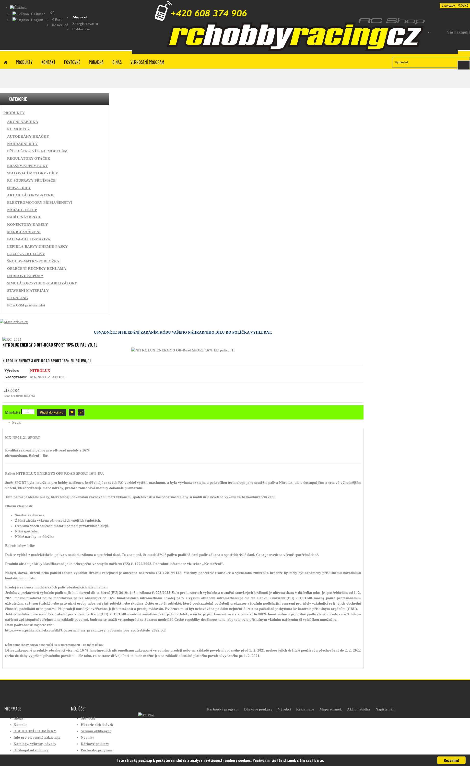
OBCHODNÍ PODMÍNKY (34, 731)
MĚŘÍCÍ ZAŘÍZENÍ (24, 232)
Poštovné (72, 62)
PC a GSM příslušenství (26, 305)
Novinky (87, 737)
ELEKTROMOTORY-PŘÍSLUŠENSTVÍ (39, 202)
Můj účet (88, 718)
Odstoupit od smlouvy (30, 750)
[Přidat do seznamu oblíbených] (72, 412)
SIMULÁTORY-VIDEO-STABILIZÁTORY (42, 283)
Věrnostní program (147, 62)
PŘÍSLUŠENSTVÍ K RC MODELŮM (37, 151)
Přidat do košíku (51, 412)
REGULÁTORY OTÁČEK (28, 158)
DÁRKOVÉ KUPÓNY (25, 276)
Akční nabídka (358, 709)
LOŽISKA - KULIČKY (26, 254)
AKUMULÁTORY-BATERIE (31, 195)
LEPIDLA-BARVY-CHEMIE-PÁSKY (37, 246)
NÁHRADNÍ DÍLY (22, 144)
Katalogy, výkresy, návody (34, 744)
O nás (117, 62)
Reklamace (305, 709)
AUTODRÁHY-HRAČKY (28, 136)
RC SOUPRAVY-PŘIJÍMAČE (31, 180)
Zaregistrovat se (85, 24)
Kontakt (48, 62)
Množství (12, 412)
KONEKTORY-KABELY (27, 224)
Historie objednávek (97, 725)
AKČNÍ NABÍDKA (22, 122)
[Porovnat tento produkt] (81, 412)
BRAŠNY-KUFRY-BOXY (27, 166)
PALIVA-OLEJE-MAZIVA (28, 239)
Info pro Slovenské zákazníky (36, 737)
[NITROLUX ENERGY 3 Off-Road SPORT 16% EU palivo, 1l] (183, 350)
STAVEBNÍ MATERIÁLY (28, 291)
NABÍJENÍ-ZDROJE (24, 217)
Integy (18, 718)
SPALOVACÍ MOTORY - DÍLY (32, 173)
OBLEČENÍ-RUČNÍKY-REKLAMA (36, 268)
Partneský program (96, 750)
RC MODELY (18, 129)
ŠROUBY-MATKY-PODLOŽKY (33, 261)
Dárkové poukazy (95, 744)
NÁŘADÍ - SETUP (22, 210)
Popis (16, 422)
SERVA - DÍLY (19, 188)
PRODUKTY (24, 62)
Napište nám (386, 709)
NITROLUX (40, 370)
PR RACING (17, 298)
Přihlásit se (81, 29)
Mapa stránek (330, 709)
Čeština (36, 14)
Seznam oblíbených (96, 731)
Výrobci (284, 709)
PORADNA (96, 62)
